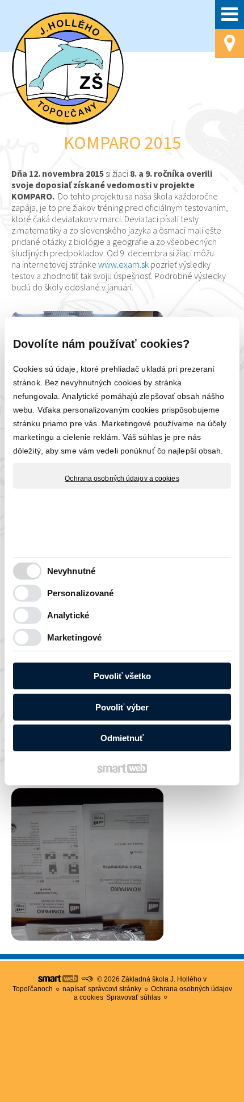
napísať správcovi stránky (101, 989)
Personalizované (80, 593)
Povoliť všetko (122, 676)
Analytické (68, 615)
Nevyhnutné (71, 571)
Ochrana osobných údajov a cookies (122, 478)
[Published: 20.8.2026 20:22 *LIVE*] (86, 979)
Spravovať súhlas (133, 997)
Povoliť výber (122, 707)
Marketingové (74, 637)
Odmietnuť (122, 738)
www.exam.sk (123, 264)
